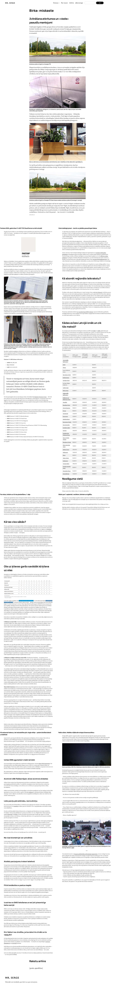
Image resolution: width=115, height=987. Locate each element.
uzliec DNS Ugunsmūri (44, 763)
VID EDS (14, 943)
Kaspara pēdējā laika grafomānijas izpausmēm (85, 854)
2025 (94, 330)
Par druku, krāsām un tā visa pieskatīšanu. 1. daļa (15, 494)
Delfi (73, 847)
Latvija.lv (47, 941)
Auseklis (65, 402)
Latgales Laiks (66, 427)
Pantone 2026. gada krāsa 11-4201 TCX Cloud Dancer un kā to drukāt (21, 228)
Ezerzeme (65, 416)
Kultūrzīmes (66, 377)
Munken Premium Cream (40, 397)
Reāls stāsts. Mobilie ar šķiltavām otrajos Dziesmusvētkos (76, 732)
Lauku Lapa (65, 387)
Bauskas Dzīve (66, 405)
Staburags (65, 452)
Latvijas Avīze (66, 380)
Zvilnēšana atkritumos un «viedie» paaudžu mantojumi (49, 20)
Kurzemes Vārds (67, 422)
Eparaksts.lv (7, 943)
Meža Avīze (65, 390)
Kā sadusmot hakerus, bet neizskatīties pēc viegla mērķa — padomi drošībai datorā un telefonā (25, 734)
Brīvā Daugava (66, 408)
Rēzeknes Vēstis (67, 442)
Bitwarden (10, 814)
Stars (64, 455)
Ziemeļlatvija (66, 473)
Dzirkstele (65, 413)
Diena (64, 367)
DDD (64, 364)
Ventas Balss (66, 463)
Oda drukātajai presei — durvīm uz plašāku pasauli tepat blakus (77, 228)
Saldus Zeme (66, 449)
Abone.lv (100, 292)
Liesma (64, 430)
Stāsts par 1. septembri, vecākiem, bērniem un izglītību (75, 494)
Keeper (16, 814)
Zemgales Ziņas (67, 471)
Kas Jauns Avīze (67, 375)
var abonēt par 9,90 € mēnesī (85, 312)
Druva (64, 410)
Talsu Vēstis (66, 458)
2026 (99, 330)
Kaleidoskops (66, 419)
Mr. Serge (10, 3)
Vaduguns (65, 461)
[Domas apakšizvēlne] (59, 2)
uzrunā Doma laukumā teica (100, 259)
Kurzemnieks (66, 425)
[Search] (100, 3)
